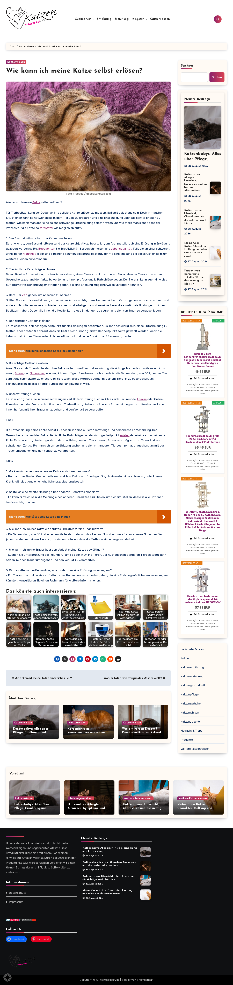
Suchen (187, 65)
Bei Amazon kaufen (204, 378)
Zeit (24, 295)
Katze (36, 202)
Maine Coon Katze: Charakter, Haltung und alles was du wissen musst (195, 249)
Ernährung (104, 19)
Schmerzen (37, 373)
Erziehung (121, 19)
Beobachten (46, 248)
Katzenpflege (190, 694)
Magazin (138, 19)
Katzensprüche (191, 703)
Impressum (16, 902)
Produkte (187, 739)
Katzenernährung (192, 667)
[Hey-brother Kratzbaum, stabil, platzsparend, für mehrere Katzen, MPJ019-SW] (203, 579)
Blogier (126, 979)
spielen (124, 435)
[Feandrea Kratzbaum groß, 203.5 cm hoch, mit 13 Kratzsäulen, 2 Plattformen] (203, 419)
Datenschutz (17, 892)
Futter (185, 658)
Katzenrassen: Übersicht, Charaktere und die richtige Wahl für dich (195, 217)
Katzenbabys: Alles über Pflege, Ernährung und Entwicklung (30, 732)
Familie (142, 399)
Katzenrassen (160, 19)
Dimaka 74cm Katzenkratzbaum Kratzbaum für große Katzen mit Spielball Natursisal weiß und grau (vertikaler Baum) (202, 360)
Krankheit (29, 253)
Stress (19, 373)
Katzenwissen (16, 62)
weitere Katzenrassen (195, 748)
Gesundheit (83, 19)
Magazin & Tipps (191, 730)
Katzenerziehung (192, 676)
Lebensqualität (121, 248)
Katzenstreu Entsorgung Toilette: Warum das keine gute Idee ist (194, 277)
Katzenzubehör (191, 721)
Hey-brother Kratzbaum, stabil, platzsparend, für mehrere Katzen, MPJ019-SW (203, 599)
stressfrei (46, 228)
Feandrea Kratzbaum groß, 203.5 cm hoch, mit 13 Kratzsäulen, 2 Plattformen (202, 439)
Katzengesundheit (193, 685)
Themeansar (145, 979)
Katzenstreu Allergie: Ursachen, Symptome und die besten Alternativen (86, 808)
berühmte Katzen (192, 649)
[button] (7, 977)
